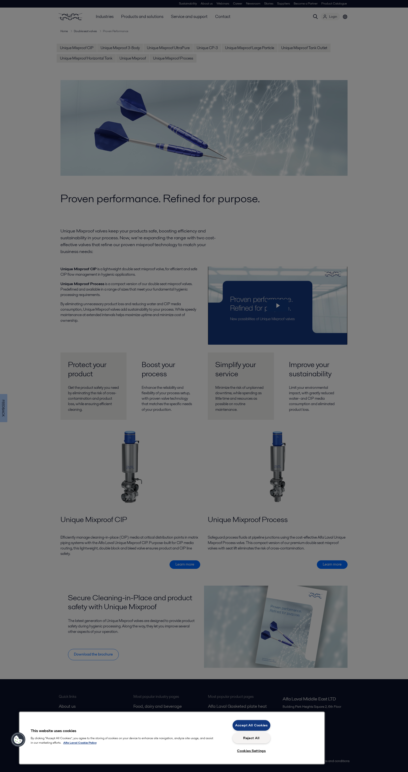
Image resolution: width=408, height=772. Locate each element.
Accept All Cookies (251, 725)
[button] (18, 739)
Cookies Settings (251, 750)
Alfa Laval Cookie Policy (80, 743)
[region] (172, 738)
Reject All (251, 738)
